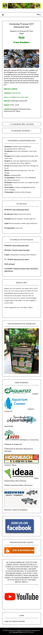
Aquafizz (35, 394)
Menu (39, 14)
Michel (21, 33)
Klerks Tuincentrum (25, 485)
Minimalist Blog (17, 632)
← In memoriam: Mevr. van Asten (21, 124)
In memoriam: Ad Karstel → (21, 131)
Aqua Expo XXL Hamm (21, 259)
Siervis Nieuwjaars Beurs (20, 210)
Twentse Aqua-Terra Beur (21, 250)
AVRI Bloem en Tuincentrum (29, 440)
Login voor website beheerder (14, 621)
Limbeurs (11, 264)
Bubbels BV (18, 444)
